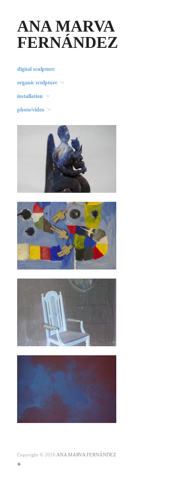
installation (30, 96)
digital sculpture (36, 69)
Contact (100, 414)
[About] (66, 158)
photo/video (30, 109)
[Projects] (66, 312)
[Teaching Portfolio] (66, 235)
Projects (100, 337)
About (102, 184)
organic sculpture (37, 82)
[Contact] (66, 389)
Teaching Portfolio (87, 260)
